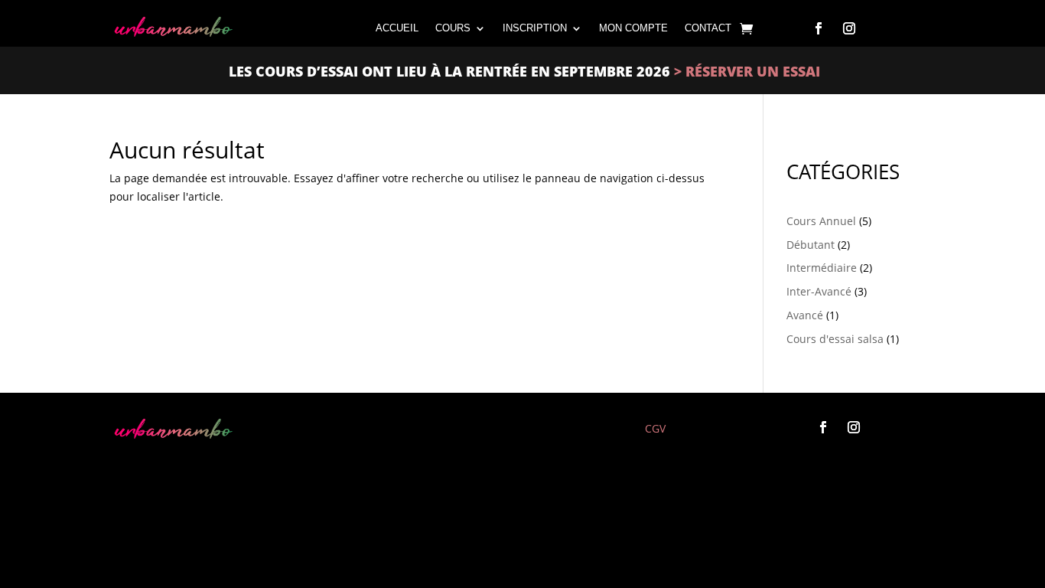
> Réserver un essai (745, 71)
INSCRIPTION (535, 28)
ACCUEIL (397, 28)
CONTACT (708, 28)
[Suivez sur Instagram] (849, 28)
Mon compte (633, 28)
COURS (452, 28)
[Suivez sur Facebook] (818, 28)
